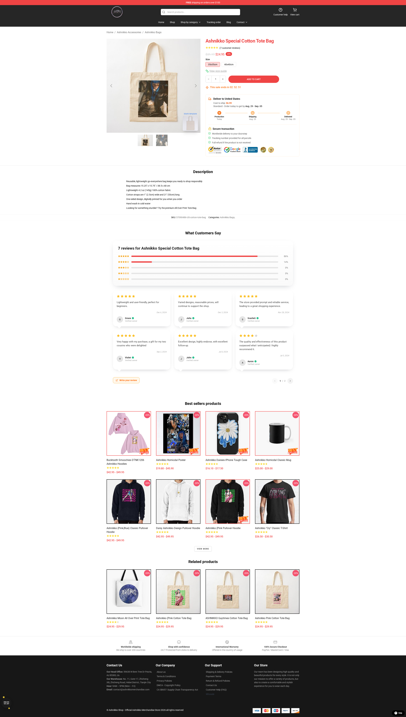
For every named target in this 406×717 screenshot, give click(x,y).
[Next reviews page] (290, 381)
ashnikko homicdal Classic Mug (273, 460)
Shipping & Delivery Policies (219, 672)
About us (161, 672)
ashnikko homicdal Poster (171, 460)
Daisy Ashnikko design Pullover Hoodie (178, 528)
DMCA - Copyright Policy (168, 685)
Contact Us (211, 685)
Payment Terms (213, 676)
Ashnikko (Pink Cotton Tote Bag (173, 618)
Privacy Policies (164, 681)
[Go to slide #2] (161, 140)
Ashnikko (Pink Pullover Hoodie (223, 528)
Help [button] (400, 713)
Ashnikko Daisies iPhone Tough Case (226, 460)
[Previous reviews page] (275, 381)
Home (110, 32)
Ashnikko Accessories (129, 32)
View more (203, 549)
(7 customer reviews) (229, 48)
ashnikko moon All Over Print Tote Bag (128, 618)
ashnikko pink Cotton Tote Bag (272, 618)
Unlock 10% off (6, 703)
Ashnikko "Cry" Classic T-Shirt (271, 528)
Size (208, 59)
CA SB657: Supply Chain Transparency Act (177, 689)
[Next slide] (195, 85)
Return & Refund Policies (218, 681)
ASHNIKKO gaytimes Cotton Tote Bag (227, 618)
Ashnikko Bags (153, 32)
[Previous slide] (111, 85)
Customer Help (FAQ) (216, 689)
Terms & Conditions (166, 676)
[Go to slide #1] (145, 140)
